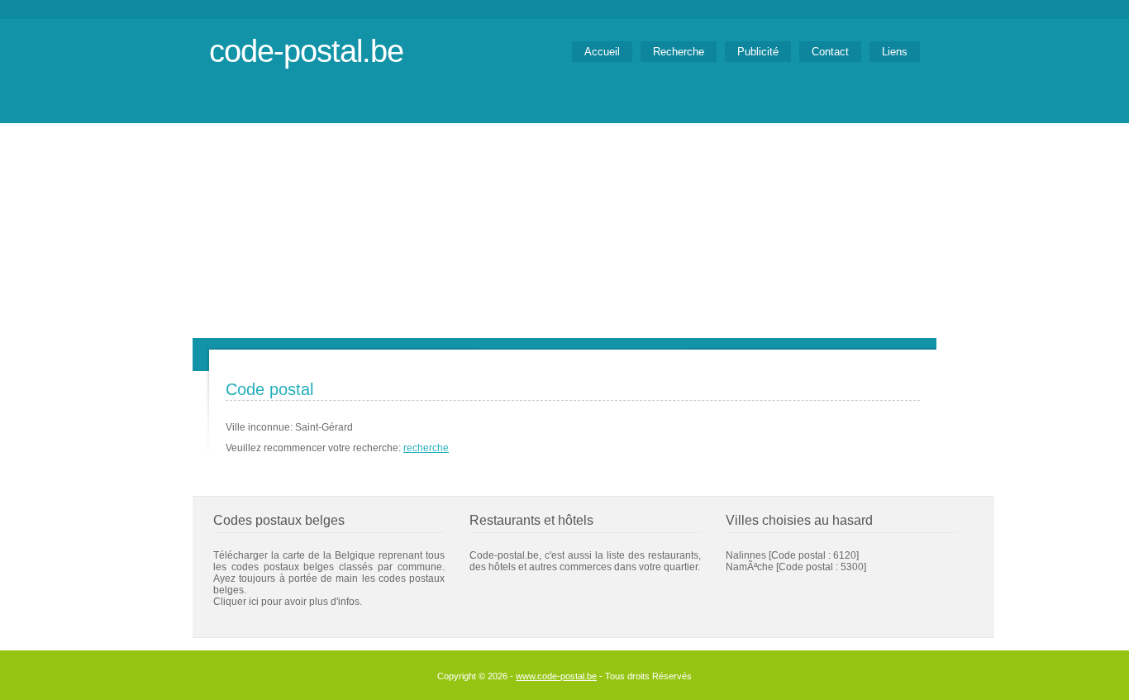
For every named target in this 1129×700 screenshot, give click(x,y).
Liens (894, 51)
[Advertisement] (564, 214)
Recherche (678, 51)
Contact (830, 51)
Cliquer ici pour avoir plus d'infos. (287, 601)
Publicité (758, 51)
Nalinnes (746, 555)
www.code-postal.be (556, 676)
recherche (426, 448)
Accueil (602, 51)
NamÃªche (750, 567)
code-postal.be (306, 51)
